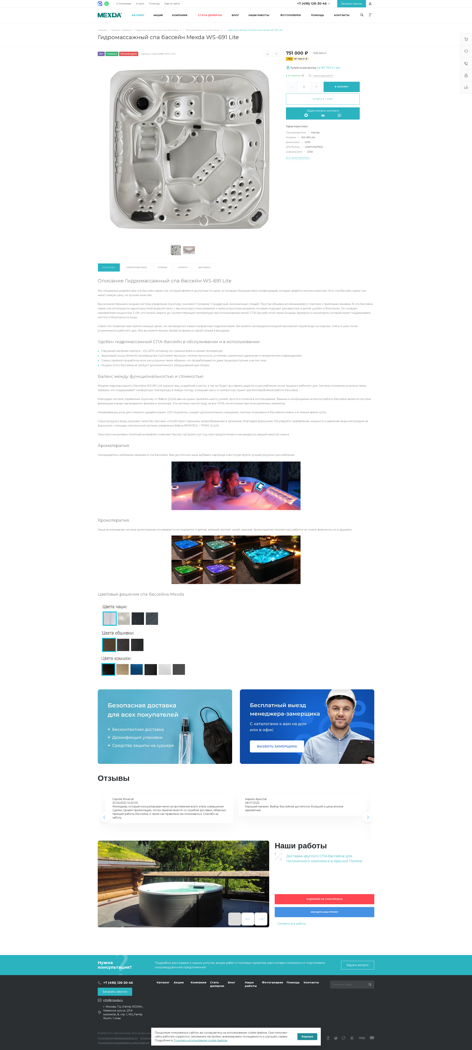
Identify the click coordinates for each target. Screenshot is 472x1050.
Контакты (311, 982)
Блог (231, 982)
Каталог (163, 982)
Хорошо (307, 1036)
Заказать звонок (115, 991)
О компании (123, 3)
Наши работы (251, 984)
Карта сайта (172, 3)
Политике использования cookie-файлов (200, 1040)
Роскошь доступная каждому (110, 15)
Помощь (154, 3)
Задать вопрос (357, 965)
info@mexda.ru (113, 1000)
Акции (179, 982)
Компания (198, 982)
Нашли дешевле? (323, 75)
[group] (183, 884)
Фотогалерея (272, 982)
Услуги (140, 3)
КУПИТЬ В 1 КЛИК (323, 99)
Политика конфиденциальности (118, 1038)
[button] (105, 817)
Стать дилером (217, 984)
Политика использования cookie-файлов (123, 1042)
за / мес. (329, 67)
